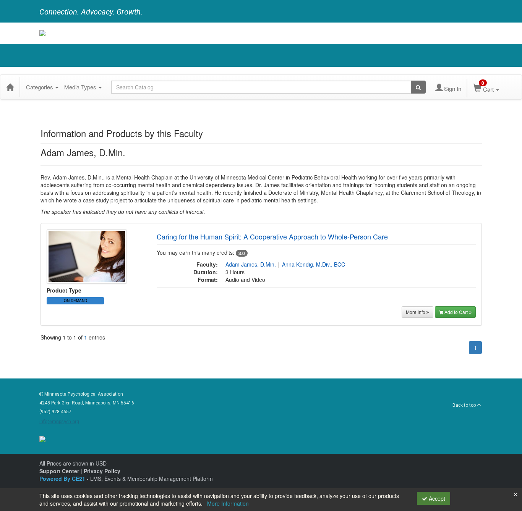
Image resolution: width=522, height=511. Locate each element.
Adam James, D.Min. (250, 264)
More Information (228, 503)
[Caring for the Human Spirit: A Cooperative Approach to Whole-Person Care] (87, 255)
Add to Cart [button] (456, 312)
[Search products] (418, 87)
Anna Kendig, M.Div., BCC (313, 264)
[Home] (9, 87)
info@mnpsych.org (59, 421)
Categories (40, 87)
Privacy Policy (102, 471)
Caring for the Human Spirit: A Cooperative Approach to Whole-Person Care (272, 236)
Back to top (464, 405)
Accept (436, 498)
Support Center (59, 471)
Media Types (81, 87)
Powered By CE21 (63, 478)
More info (416, 312)
